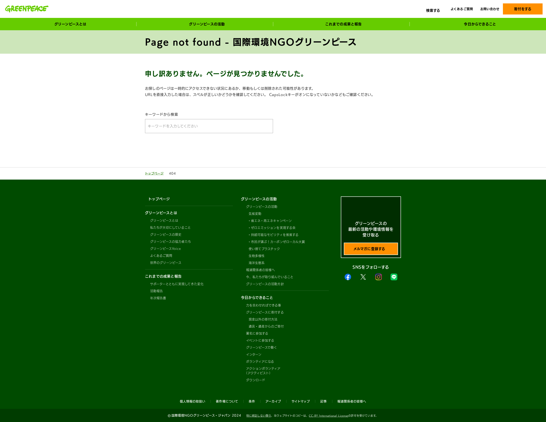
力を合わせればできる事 (263, 305)
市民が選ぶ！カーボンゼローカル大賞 (278, 241)
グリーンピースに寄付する (265, 312)
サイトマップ (301, 401)
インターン (253, 354)
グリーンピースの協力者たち (170, 241)
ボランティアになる (260, 361)
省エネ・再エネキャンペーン (271, 220)
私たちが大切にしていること (170, 227)
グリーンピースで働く (261, 347)
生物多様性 (257, 255)
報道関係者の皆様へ (260, 269)
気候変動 (255, 213)
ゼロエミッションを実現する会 (273, 227)
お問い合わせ (490, 8)
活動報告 (156, 290)
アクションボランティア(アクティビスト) (263, 370)
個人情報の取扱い (192, 401)
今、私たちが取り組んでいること (269, 276)
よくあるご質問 (462, 8)
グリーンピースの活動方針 (265, 283)
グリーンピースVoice (165, 248)
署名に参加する (257, 333)
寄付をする (523, 9)
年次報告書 (158, 298)
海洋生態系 (257, 262)
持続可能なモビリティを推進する (275, 234)
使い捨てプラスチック (264, 248)
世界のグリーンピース (166, 262)
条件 (252, 401)
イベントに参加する (260, 340)
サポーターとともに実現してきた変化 (177, 283)
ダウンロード (255, 380)
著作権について (227, 401)
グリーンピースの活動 (262, 206)
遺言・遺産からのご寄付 (266, 326)
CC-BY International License (328, 415)
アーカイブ (273, 401)
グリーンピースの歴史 (166, 234)
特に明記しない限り (258, 415)
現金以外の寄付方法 (263, 319)
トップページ (154, 173)
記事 (323, 401)
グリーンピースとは (164, 220)
